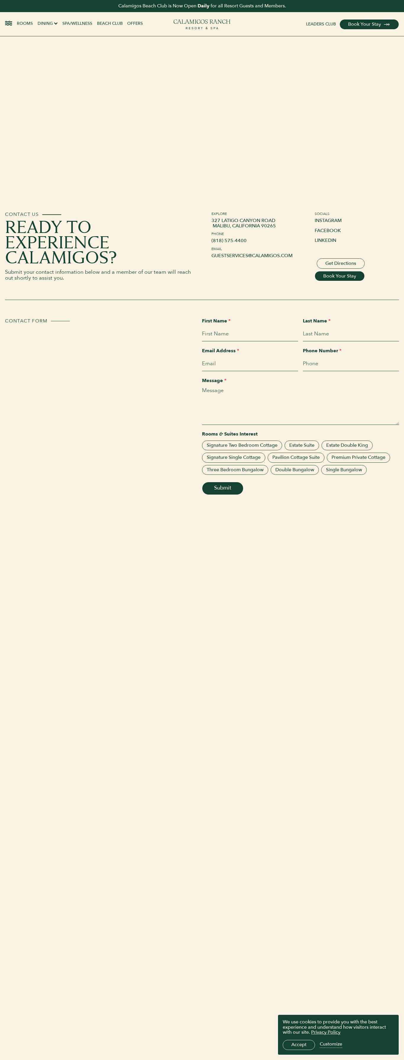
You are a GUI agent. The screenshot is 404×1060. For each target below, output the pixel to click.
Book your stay (339, 276)
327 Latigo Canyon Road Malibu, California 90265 (243, 223)
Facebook (328, 230)
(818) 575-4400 (229, 240)
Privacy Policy (325, 1032)
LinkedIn (325, 240)
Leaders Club (321, 24)
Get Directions (340, 263)
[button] (48, 24)
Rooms (25, 24)
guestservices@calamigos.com (252, 255)
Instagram (328, 220)
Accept (298, 1044)
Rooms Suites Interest (230, 434)
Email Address (220, 350)
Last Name (317, 321)
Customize (331, 1044)
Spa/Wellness (77, 24)
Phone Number (322, 350)
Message (214, 380)
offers (135, 24)
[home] (202, 24)
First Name (216, 321)
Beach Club (110, 24)
